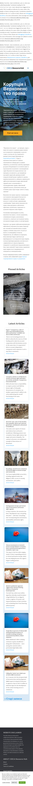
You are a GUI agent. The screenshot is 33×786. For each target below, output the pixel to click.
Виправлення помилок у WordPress (17, 58)
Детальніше (16, 306)
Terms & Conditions (8, 766)
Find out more (12, 133)
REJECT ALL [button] (14, 782)
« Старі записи (13, 699)
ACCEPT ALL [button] (22, 782)
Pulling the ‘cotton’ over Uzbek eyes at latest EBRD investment (16, 674)
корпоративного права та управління (14, 259)
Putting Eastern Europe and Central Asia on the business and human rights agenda (16, 507)
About (5, 762)
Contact (5, 764)
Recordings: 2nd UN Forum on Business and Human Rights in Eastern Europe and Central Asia (16, 470)
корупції (24, 257)
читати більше (10, 354)
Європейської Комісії (9, 158)
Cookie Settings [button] (6, 782)
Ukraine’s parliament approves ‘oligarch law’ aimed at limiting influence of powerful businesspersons (14, 588)
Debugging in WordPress (24, 34)
